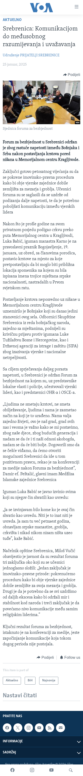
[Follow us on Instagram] (28, 727)
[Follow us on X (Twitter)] (17, 727)
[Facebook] (12, 770)
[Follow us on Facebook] (7, 727)
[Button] (71, 75)
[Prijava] (60, 727)
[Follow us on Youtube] (39, 727)
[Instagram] (32, 770)
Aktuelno (12, 20)
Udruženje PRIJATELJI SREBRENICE (31, 55)
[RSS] (49, 727)
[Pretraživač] (71, 770)
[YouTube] (51, 770)
